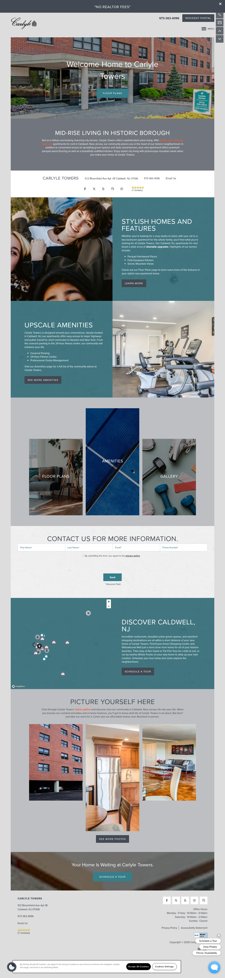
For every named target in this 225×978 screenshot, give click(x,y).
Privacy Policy (169, 928)
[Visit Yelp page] (103, 189)
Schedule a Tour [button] (112, 876)
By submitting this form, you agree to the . (112, 556)
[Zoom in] (109, 601)
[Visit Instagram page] (122, 189)
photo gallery (83, 709)
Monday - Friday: (176, 913)
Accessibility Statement (194, 928)
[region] (61, 643)
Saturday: (180, 917)
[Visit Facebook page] (85, 189)
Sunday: (193, 921)
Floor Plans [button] (112, 93)
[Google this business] (112, 189)
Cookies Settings (164, 966)
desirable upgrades (157, 247)
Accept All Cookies (138, 966)
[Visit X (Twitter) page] (94, 189)
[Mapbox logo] (18, 686)
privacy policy (133, 556)
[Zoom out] (109, 606)
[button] (220, 3)
